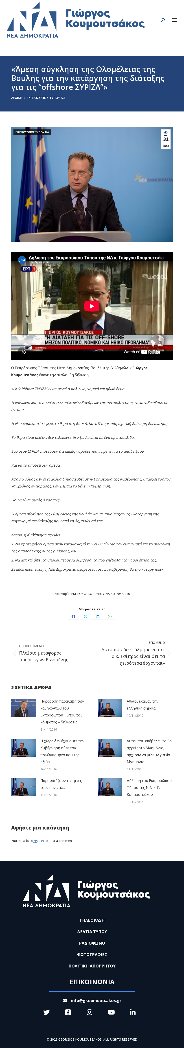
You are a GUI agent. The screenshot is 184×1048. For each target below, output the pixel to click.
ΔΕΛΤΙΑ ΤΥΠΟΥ (92, 931)
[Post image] (23, 708)
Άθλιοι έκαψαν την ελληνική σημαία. (142, 705)
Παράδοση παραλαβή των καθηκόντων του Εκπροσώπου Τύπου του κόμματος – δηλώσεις (62, 712)
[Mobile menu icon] (174, 20)
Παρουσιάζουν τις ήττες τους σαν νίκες (61, 784)
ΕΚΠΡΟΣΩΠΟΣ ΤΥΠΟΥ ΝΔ (32, 132)
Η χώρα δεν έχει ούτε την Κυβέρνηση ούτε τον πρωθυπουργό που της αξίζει (62, 751)
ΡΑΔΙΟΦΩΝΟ (92, 943)
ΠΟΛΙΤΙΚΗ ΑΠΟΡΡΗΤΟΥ (92, 966)
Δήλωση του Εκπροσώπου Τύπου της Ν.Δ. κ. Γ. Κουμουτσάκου (149, 787)
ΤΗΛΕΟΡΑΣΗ (92, 920)
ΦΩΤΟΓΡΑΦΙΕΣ (92, 954)
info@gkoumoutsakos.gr (96, 1000)
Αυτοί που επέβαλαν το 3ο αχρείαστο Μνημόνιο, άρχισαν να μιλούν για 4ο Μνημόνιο (149, 751)
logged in (37, 840)
